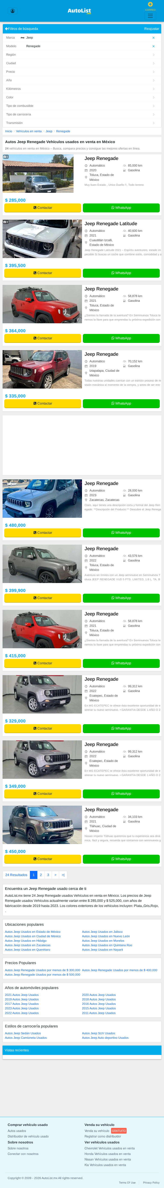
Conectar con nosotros (23, 1154)
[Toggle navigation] (150, 16)
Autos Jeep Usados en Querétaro (27, 949)
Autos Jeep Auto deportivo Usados (105, 1037)
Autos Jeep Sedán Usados (23, 1033)
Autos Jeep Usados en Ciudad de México (33, 936)
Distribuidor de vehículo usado (28, 1136)
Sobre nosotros (18, 1148)
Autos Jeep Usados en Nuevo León (106, 936)
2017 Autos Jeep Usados (22, 1003)
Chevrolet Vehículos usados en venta (110, 1148)
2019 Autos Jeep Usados (22, 999)
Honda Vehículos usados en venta (108, 1154)
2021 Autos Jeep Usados (22, 995)
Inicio (8, 131)
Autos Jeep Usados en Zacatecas (27, 945)
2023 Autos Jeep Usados (22, 1008)
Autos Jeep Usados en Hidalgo (26, 940)
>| (63, 875)
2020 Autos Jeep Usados (99, 995)
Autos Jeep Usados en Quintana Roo (107, 945)
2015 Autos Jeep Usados (99, 1008)
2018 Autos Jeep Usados (99, 999)
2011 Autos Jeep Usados (99, 1013)
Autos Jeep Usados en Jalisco (102, 931)
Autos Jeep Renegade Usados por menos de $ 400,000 (119, 970)
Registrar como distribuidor (103, 1136)
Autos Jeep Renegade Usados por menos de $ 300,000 (42, 970)
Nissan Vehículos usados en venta (108, 1159)
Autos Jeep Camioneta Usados (26, 1037)
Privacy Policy (151, 1182)
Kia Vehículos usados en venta (105, 1165)
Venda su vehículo (105, 1131)
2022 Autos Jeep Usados (22, 1013)
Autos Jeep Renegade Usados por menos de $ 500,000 (42, 974)
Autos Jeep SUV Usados (98, 1033)
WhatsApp (122, 207)
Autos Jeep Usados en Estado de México (32, 931)
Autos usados (17, 1131)
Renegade (63, 131)
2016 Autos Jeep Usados (99, 1003)
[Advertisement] (82, 445)
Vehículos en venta (29, 131)
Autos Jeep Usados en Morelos (103, 940)
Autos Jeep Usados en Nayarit (102, 949)
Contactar (44, 207)
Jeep (49, 131)
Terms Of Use (127, 1182)
